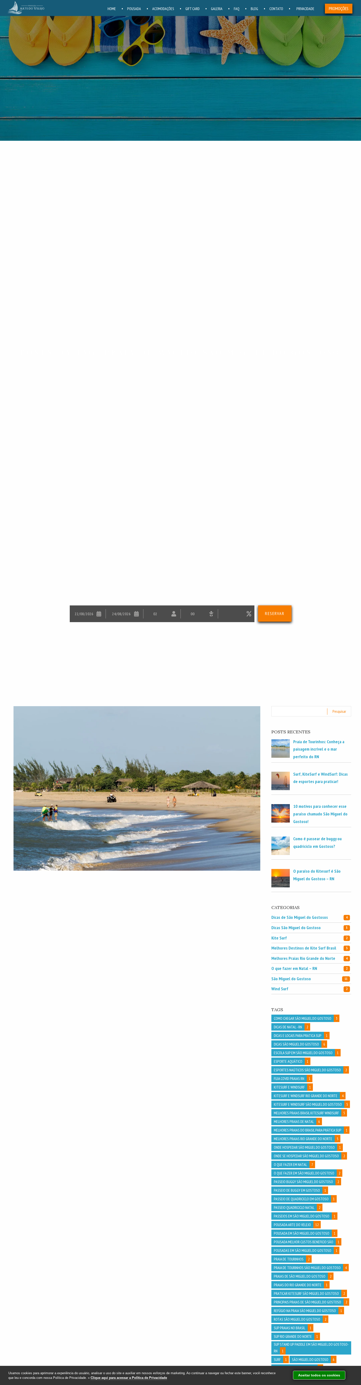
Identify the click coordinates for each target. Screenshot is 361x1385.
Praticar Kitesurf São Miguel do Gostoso (309, 1293)
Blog (254, 8)
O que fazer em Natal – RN (309, 968)
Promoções (338, 8)
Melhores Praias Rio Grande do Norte (309, 958)
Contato (276, 8)
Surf (280, 1359)
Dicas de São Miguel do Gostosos (309, 917)
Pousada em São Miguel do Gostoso (304, 1233)
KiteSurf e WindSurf (292, 1087)
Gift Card (192, 8)
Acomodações (163, 8)
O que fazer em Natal (293, 1164)
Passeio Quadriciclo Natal (297, 1207)
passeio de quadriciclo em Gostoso (304, 1198)
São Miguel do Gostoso (309, 978)
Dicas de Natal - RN (291, 1026)
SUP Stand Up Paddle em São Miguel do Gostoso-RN (311, 1347)
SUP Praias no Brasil (292, 1327)
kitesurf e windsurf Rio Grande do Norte (309, 1095)
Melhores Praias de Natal (297, 1121)
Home (112, 8)
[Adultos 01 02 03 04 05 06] (162, 613)
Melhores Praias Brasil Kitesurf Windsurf (309, 1112)
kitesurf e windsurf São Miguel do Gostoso (311, 1104)
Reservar (275, 613)
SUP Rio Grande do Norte (296, 1336)
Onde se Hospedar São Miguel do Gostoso (309, 1155)
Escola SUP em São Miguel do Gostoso (306, 1052)
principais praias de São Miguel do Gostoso (310, 1302)
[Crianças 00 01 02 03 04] (199, 613)
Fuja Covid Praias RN (292, 1078)
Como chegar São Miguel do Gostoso (305, 1018)
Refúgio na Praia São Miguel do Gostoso (308, 1310)
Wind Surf (309, 989)
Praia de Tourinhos (292, 1259)
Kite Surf (309, 938)
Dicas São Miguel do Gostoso (309, 927)
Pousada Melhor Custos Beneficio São (306, 1241)
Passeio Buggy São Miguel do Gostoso (306, 1181)
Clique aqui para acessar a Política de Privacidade (129, 1378)
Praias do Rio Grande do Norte (301, 1284)
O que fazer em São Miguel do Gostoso (307, 1173)
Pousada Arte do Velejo (296, 1224)
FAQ (236, 8)
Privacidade (305, 8)
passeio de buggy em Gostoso (300, 1190)
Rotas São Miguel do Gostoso (300, 1319)
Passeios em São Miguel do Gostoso (304, 1216)
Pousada (134, 8)
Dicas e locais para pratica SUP (301, 1035)
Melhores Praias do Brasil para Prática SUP (310, 1130)
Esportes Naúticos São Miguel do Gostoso (310, 1069)
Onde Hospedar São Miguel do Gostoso (307, 1147)
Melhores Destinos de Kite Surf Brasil (309, 948)
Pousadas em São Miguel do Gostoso (305, 1250)
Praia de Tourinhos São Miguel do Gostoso (310, 1267)
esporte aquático (291, 1061)
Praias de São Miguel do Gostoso (303, 1276)
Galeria (216, 8)
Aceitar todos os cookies (319, 1375)
